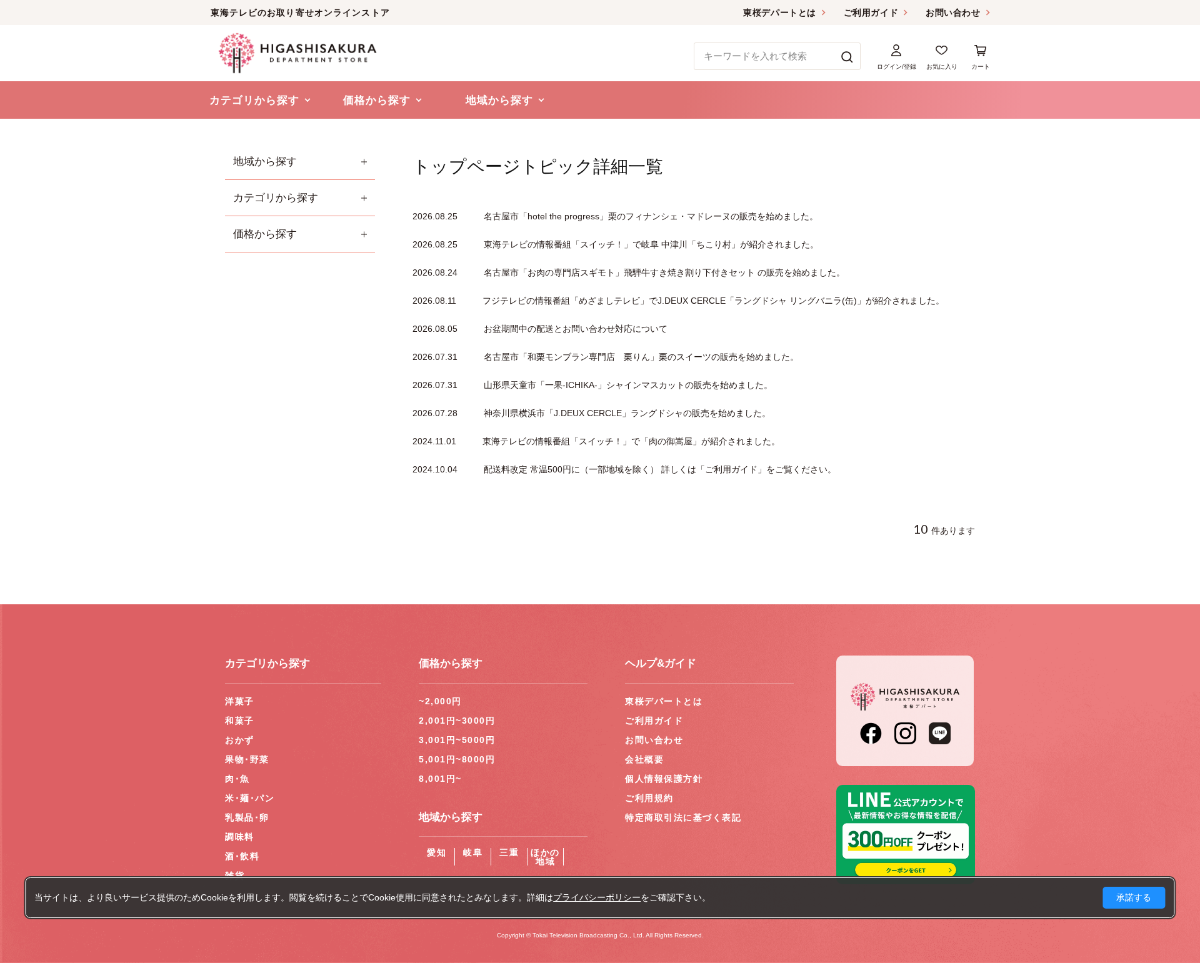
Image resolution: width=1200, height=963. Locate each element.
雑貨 (234, 876)
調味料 (239, 837)
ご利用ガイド (871, 12)
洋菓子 (239, 701)
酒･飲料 (242, 856)
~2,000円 (440, 701)
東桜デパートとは (779, 12)
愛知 (436, 852)
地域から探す (265, 161)
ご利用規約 (649, 798)
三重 (509, 852)
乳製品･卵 (247, 817)
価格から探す (265, 234)
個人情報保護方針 (663, 779)
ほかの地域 (545, 857)
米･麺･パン (249, 798)
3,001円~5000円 (457, 740)
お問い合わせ (953, 12)
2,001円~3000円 (457, 721)
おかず (239, 740)
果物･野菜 (247, 759)
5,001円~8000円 (457, 759)
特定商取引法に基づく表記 (683, 817)
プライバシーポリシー (597, 897)
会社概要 (644, 759)
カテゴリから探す (275, 198)
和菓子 (239, 721)
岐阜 (472, 852)
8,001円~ (440, 779)
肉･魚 (237, 779)
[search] (847, 56)
